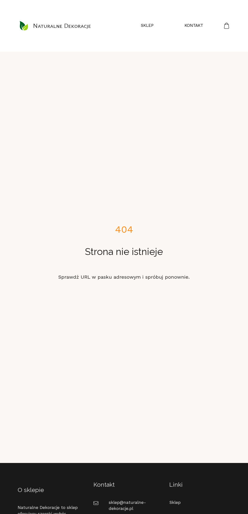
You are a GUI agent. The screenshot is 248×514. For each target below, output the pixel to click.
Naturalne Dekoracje (62, 26)
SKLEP (147, 25)
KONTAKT (194, 25)
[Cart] (226, 25)
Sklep (175, 502)
